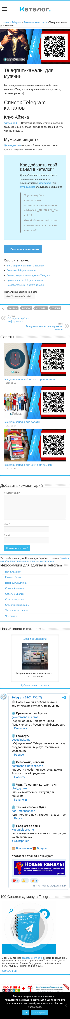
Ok (26, 1012)
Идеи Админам (13, 571)
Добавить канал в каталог (35, 685)
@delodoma (45, 183)
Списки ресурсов (14, 599)
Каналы (13, 308)
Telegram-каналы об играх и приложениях (29, 379)
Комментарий (12, 492)
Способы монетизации (17, 605)
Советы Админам (14, 588)
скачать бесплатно (32, 957)
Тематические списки (35, 22)
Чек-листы (11, 616)
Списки (56, 308)
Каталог (26, 308)
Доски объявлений (35, 638)
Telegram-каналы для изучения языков (44, 327)
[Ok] (65, 1005)
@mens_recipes (12, 145)
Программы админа (15, 582)
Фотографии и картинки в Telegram (25, 265)
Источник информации (24, 249)
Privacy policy (39, 1012)
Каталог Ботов (13, 577)
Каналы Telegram (11, 22)
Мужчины (41, 308)
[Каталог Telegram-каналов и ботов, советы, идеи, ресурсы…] (35, 8)
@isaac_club (10, 123)
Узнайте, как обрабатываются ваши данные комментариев (35, 559)
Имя (7, 524)
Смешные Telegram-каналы (21, 270)
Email (7, 535)
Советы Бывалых (14, 594)
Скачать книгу (9, 971)
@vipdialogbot (27, 187)
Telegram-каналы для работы (22, 421)
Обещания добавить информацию (20, 319)
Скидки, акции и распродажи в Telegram (28, 275)
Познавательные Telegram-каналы (25, 285)
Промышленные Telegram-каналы (25, 280)
